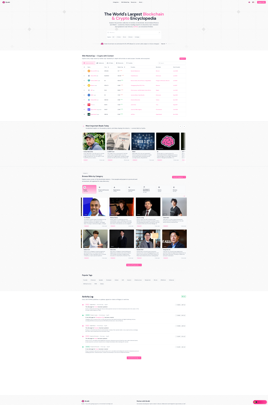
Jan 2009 (175, 71)
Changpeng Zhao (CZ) (136, 85)
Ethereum (130, 37)
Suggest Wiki (261, 2)
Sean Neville (141, 95)
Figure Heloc (94, 109)
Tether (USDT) (94, 80)
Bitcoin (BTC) (94, 71)
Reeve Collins (134, 80)
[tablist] (108, 63)
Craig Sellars (148, 80)
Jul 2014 (175, 75)
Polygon (158, 80)
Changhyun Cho (100, 317)
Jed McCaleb (141, 90)
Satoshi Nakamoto (135, 71)
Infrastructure (138, 280)
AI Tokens (119, 37)
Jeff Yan (133, 114)
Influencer (171, 280)
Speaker (101, 280)
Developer (108, 280)
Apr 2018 (175, 99)
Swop (95, 338)
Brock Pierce (141, 80)
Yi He (143, 85)
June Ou (133, 109)
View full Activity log (133, 357)
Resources (133, 2)
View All (182, 58)
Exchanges (137, 37)
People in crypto (94, 315)
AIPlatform (163, 280)
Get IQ (158, 43)
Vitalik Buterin (134, 75)
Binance (93, 85)
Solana (157, 99)
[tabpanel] (134, 91)
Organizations (92, 304)
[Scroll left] (180, 126)
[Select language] (254, 2)
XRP (92, 90)
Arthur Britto (147, 90)
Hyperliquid (94, 114)
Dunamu (96, 328)
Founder (85, 280)
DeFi (113, 37)
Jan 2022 (175, 109)
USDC (92, 95)
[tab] (88, 63)
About (140, 2)
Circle (96, 307)
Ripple (157, 90)
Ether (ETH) (93, 75)
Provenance (159, 109)
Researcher (148, 280)
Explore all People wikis (133, 265)
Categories (116, 2)
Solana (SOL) (94, 99)
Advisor (117, 280)
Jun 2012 (175, 90)
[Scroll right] (184, 126)
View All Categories (178, 177)
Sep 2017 (175, 104)
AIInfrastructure (87, 284)
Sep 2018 (175, 95)
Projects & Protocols (94, 336)
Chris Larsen (134, 90)
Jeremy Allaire (134, 95)
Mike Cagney (138, 109)
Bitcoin (124, 37)
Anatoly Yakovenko (135, 99)
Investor (129, 280)
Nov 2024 (175, 114)
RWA (96, 284)
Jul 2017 (175, 85)
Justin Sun (133, 104)
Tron (92, 104)
